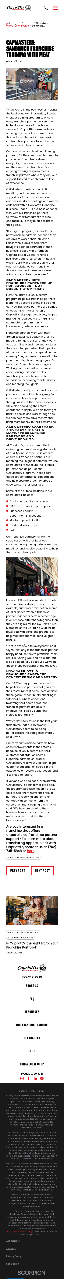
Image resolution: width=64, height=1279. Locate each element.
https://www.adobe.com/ (19, 1231)
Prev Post (17, 870)
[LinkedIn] (35, 1078)
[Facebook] (28, 1078)
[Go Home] (7, 24)
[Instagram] (22, 1078)
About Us (32, 986)
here (30, 850)
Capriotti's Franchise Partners (23, 857)
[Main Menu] (55, 8)
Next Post (42, 870)
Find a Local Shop (32, 1064)
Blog (32, 1051)
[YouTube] (42, 1078)
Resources (32, 1012)
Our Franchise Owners (32, 1025)
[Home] (19, 8)
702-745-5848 (32, 977)
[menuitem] (32, 1241)
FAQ (32, 999)
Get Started (32, 1038)
